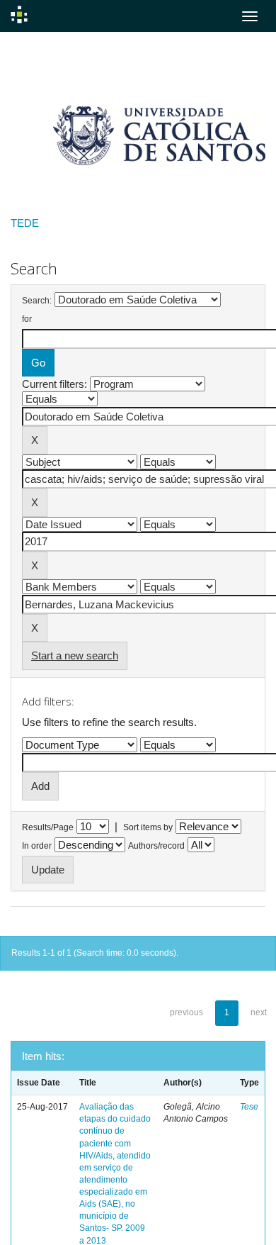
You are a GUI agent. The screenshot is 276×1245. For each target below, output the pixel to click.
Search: (37, 301)
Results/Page (48, 827)
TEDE (25, 223)
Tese (249, 1107)
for (27, 319)
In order (37, 846)
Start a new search (74, 655)
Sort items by (148, 827)
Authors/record (156, 846)
